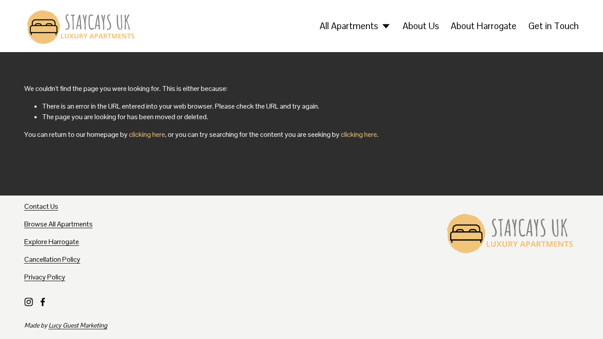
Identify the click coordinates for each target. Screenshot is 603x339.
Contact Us (41, 206)
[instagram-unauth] (28, 302)
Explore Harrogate (51, 241)
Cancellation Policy (52, 259)
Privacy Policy (44, 277)
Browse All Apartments (58, 224)
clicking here (147, 134)
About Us (421, 26)
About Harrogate (483, 26)
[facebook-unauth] (42, 302)
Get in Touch (553, 26)
